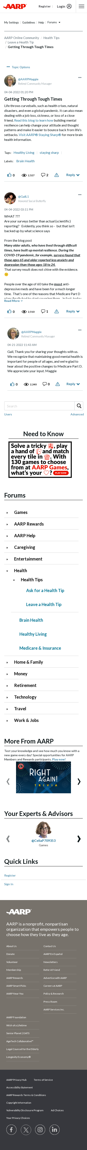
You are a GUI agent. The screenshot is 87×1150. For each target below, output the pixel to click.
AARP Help (24, 535)
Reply (70, 175)
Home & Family (28, 661)
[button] (80, 77)
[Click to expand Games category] (9, 513)
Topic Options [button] (21, 67)
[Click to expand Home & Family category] (9, 662)
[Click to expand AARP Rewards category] (9, 524)
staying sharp (49, 152)
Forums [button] (52, 22)
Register (10, 875)
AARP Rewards (29, 523)
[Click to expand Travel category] (9, 709)
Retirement (25, 685)
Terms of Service (43, 1079)
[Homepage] (15, 6)
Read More (12, 300)
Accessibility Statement (19, 1087)
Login (61, 6)
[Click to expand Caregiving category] (9, 547)
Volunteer (12, 962)
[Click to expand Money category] (9, 674)
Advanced (77, 414)
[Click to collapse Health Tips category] (15, 580)
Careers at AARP (53, 985)
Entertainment (28, 558)
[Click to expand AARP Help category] (9, 536)
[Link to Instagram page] (40, 1130)
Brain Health (25, 161)
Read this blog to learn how (33, 120)
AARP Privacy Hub (16, 1079)
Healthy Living (24, 152)
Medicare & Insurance (40, 648)
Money (20, 673)
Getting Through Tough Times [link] (30, 47)
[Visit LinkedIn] (54, 1130)
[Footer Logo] (43, 912)
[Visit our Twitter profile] (26, 1130)
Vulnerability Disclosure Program (25, 1110)
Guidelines (28, 22)
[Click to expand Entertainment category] (9, 559)
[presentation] (8, 779)
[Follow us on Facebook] (11, 1130)
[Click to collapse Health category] (9, 571)
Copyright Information (18, 1102)
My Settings (11, 22)
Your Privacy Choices (18, 1117)
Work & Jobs (26, 720)
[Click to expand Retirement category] (9, 686)
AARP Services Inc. (54, 1009)
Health (20, 570)
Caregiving (24, 547)
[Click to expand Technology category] (9, 697)
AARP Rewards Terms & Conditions (26, 1095)
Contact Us (50, 946)
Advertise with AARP (55, 977)
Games (20, 512)
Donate (10, 954)
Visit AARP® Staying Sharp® (40, 135)
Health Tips (51, 38)
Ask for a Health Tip (45, 590)
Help (41, 22)
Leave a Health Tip (43, 604)
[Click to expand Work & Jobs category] (9, 721)
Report (57, 175)
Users (8, 414)
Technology (25, 696)
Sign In (8, 884)
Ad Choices (57, 1110)
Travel (20, 708)
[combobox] (43, 405)
